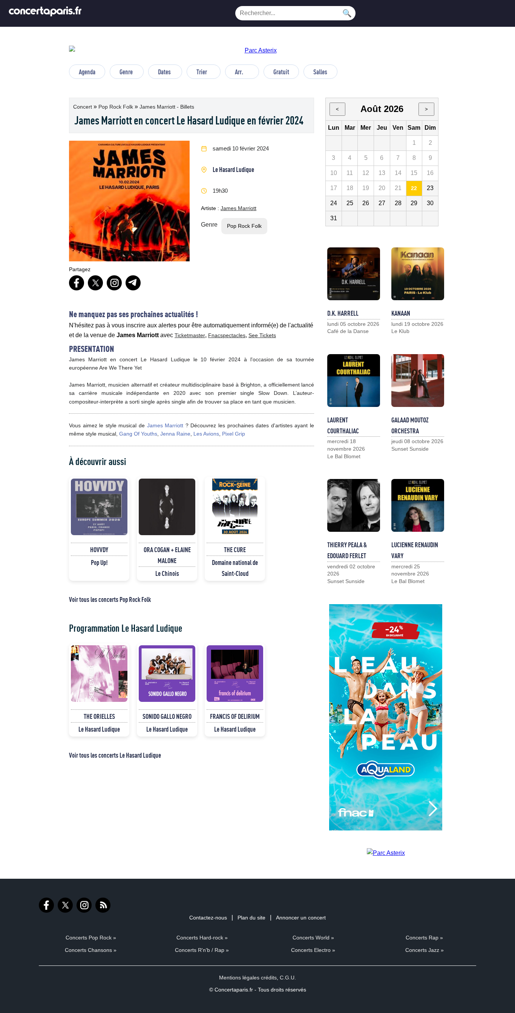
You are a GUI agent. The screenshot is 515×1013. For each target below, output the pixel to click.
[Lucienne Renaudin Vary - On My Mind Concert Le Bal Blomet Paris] (417, 505)
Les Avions (206, 434)
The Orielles (99, 716)
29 (414, 203)
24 (333, 203)
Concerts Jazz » (424, 950)
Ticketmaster (190, 335)
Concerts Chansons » (90, 950)
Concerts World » (313, 938)
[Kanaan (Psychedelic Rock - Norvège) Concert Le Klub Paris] (417, 273)
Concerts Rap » (424, 938)
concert (83, 107)
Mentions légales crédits (248, 978)
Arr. (239, 71)
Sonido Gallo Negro (167, 716)
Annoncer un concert (301, 918)
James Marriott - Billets (166, 107)
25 (349, 203)
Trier (201, 71)
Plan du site (251, 918)
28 (398, 203)
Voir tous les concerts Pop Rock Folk (110, 599)
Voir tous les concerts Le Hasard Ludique (115, 755)
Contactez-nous (208, 918)
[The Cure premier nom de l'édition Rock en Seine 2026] (235, 507)
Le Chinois (167, 573)
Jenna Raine (175, 434)
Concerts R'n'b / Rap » (202, 950)
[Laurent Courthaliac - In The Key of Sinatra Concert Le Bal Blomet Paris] (353, 380)
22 (414, 188)
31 (333, 218)
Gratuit (281, 71)
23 (430, 188)
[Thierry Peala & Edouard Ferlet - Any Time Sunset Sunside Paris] (353, 505)
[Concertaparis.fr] (45, 13)
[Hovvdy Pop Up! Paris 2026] (99, 507)
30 (430, 203)
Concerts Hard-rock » (202, 938)
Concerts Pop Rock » (91, 938)
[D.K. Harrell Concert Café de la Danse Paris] (353, 273)
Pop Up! (99, 562)
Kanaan (400, 313)
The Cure (235, 549)
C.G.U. (288, 978)
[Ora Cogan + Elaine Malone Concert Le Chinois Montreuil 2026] (167, 507)
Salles (320, 71)
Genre (126, 71)
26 (365, 203)
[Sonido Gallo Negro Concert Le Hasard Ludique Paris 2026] (167, 673)
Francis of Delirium (235, 716)
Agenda (87, 71)
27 (382, 203)
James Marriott (238, 208)
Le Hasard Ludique (233, 169)
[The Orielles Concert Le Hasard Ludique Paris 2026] (99, 673)
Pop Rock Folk (116, 107)
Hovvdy (99, 549)
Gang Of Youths (138, 434)
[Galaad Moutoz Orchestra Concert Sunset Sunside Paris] (417, 380)
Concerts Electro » (313, 950)
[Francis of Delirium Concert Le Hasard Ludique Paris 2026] (235, 673)
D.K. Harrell (343, 313)
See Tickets (262, 335)
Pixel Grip (233, 434)
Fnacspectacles (226, 335)
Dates (164, 71)
